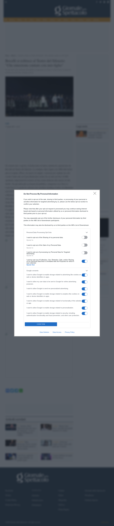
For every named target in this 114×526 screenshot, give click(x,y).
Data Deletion (44, 332)
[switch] (85, 237)
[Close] (95, 194)
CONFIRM (41, 324)
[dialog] (57, 263)
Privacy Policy (69, 332)
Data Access (57, 332)
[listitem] (57, 232)
